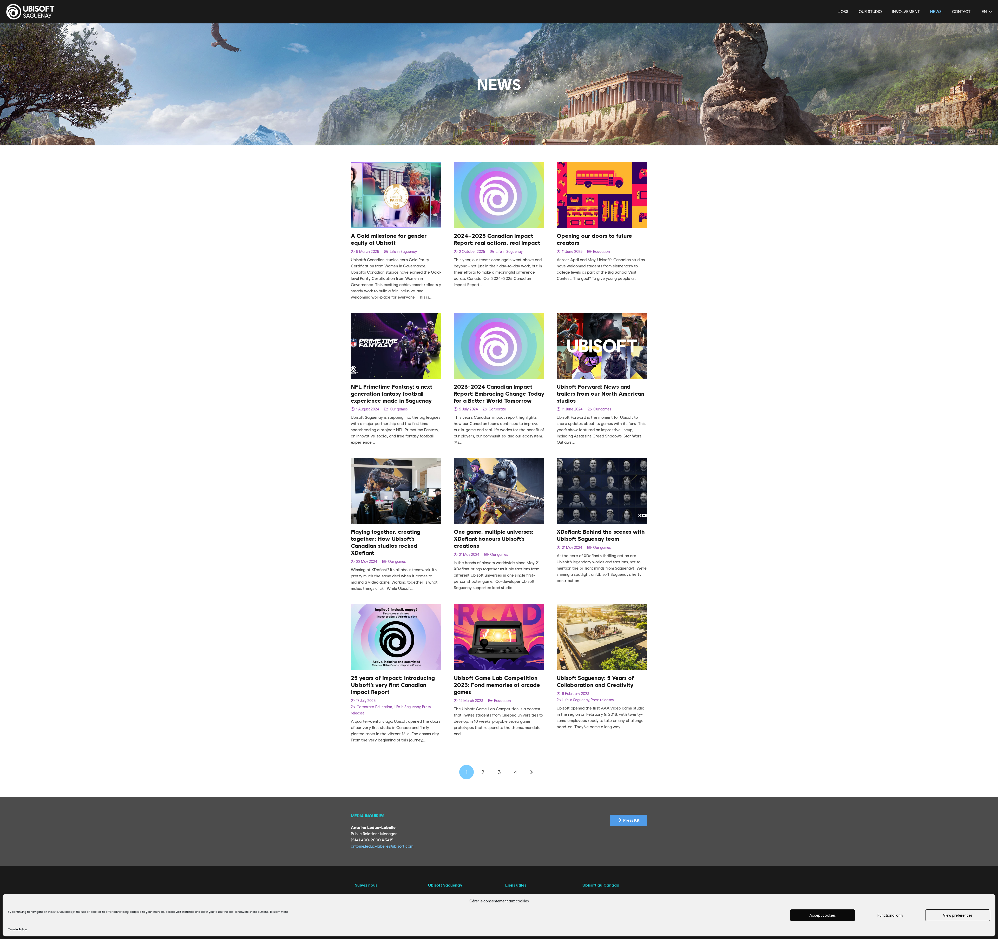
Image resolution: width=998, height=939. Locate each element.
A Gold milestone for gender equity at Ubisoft (389, 239)
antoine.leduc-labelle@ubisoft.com (382, 846)
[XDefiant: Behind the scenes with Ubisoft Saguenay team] (602, 460)
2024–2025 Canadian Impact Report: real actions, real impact (497, 239)
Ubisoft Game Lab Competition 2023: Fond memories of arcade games (497, 684)
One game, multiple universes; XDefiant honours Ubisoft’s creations (493, 538)
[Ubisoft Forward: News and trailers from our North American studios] (602, 315)
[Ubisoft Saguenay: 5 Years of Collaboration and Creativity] (602, 607)
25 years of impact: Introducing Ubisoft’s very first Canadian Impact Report (393, 684)
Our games (399, 409)
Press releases (602, 700)
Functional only (890, 915)
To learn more (279, 912)
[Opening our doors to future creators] (602, 165)
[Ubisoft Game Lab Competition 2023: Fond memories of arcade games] (499, 607)
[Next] (531, 772)
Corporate (497, 409)
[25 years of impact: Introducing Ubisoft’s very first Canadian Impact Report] (396, 607)
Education (601, 251)
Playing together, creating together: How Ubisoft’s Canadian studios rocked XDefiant (385, 542)
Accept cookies (822, 915)
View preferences (958, 915)
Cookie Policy (17, 929)
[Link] (30, 11)
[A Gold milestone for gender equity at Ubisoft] (396, 165)
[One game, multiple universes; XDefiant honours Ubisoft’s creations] (499, 460)
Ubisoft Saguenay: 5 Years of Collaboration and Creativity (595, 681)
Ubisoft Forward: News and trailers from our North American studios (600, 393)
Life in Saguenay (403, 251)
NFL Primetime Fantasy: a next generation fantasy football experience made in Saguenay (391, 393)
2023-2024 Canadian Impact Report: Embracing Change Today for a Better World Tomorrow (499, 393)
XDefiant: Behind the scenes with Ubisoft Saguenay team (601, 535)
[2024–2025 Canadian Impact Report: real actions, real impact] (499, 165)
